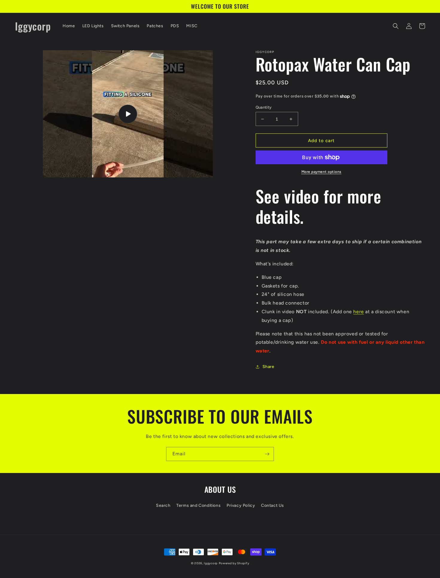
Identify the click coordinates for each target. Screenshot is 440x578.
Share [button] (268, 366)
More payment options (321, 172)
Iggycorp (211, 563)
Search (163, 505)
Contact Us (272, 505)
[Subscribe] (267, 454)
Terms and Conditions (198, 505)
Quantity (264, 107)
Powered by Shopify (234, 563)
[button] (395, 26)
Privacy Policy (241, 505)
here (358, 311)
